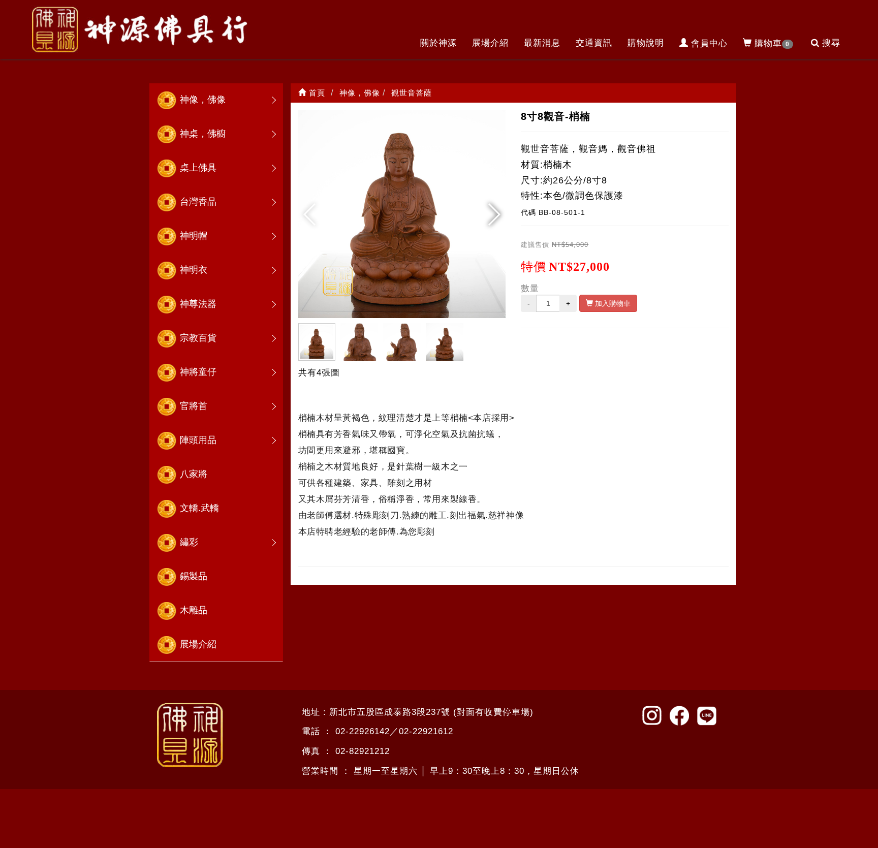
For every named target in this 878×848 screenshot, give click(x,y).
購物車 (772, 43)
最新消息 (542, 43)
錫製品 (193, 576)
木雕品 (193, 610)
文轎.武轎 (199, 508)
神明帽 (193, 236)
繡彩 (189, 542)
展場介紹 (490, 43)
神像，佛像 (203, 100)
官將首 (193, 406)
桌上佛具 (198, 168)
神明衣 (193, 270)
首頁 (315, 92)
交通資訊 (594, 43)
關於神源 (438, 43)
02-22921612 (426, 731)
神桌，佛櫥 (203, 134)
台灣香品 (198, 202)
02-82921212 (362, 751)
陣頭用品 (198, 440)
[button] (493, 214)
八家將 (193, 474)
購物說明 (646, 43)
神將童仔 (198, 372)
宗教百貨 (198, 338)
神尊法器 (198, 304)
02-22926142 (362, 731)
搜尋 (831, 43)
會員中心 (709, 43)
